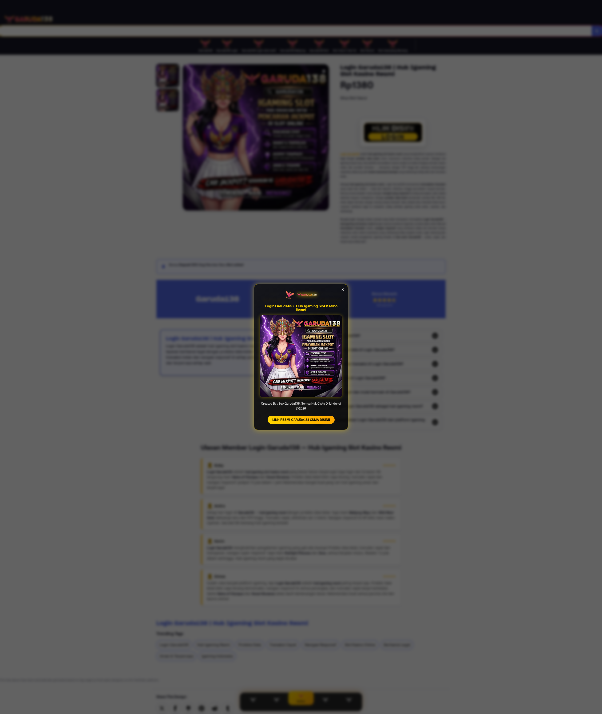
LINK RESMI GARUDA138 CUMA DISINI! (301, 420)
